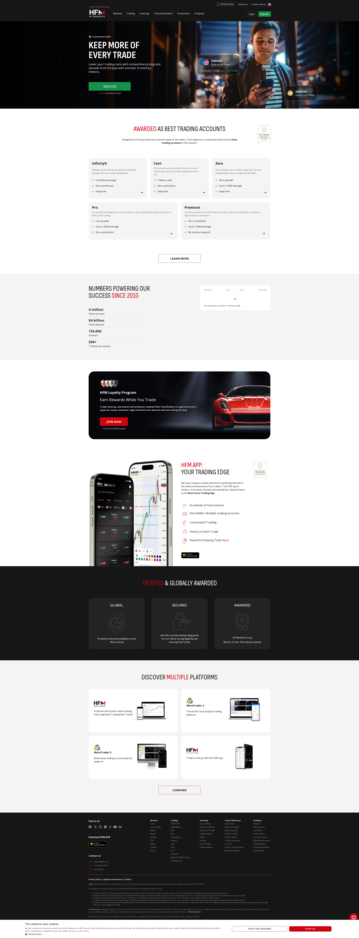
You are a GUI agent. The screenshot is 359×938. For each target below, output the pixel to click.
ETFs (152, 840)
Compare (179, 790)
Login (252, 14)
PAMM (202, 837)
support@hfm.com (101, 862)
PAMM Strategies (206, 847)
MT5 (172, 834)
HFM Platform (176, 827)
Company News (259, 844)
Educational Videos (232, 850)
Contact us (243, 4)
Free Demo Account (113, 93)
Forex (152, 824)
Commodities (155, 827)
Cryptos (153, 847)
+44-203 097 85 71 (100, 865)
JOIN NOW (114, 422)
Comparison (176, 837)
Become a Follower (207, 827)
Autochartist (229, 824)
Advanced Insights (232, 827)
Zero (173, 847)
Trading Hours (176, 861)
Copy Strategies (206, 834)
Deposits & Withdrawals (180, 857)
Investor (203, 840)
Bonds (153, 834)
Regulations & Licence (261, 840)
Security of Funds (260, 837)
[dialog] (179, 929)
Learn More (179, 258)
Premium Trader (231, 834)
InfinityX (174, 840)
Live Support (98, 869)
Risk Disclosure (195, 912)
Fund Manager (205, 844)
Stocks (152, 850)
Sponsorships (258, 850)
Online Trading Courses (234, 847)
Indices (153, 844)
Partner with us (259, 4)
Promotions (258, 830)
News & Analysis (231, 830)
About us (256, 824)
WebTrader (175, 824)
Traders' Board (231, 837)
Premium (174, 854)
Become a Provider (207, 830)
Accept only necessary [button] (259, 929)
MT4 (172, 830)
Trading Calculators (232, 840)
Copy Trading (205, 824)
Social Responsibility (261, 847)
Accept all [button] (310, 929)
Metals (153, 830)
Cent (172, 844)
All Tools (228, 844)
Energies (153, 837)
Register (264, 14)
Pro (172, 850)
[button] (117, 15)
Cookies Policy (83, 931)
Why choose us (259, 827)
